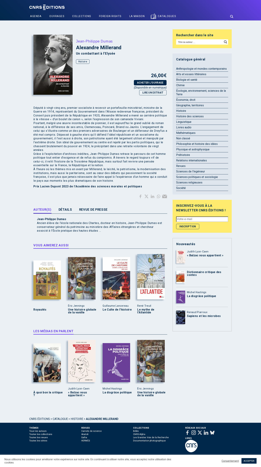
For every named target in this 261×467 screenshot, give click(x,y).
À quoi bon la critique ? (48, 394)
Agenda (36, 16)
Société (181, 188)
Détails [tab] (65, 209)
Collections (81, 16)
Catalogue (60, 419)
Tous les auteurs (38, 431)
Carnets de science (91, 431)
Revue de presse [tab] (93, 209)
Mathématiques (185, 133)
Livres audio (183, 127)
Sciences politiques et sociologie (197, 177)
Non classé (183, 138)
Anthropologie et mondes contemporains (201, 68)
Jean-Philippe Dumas (94, 41)
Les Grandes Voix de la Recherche (151, 437)
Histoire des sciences (190, 116)
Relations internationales (191, 160)
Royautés (39, 309)
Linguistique (183, 122)
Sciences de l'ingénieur (190, 171)
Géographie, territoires (190, 105)
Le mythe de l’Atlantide (145, 311)
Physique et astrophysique (193, 149)
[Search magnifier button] (231, 16)
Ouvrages (56, 16)
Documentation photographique (149, 440)
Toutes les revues (38, 437)
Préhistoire (183, 155)
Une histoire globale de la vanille (82, 311)
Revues (181, 166)
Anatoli (85, 434)
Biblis (136, 431)
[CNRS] (191, 451)
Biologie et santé (186, 79)
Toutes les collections (40, 434)
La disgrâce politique (117, 392)
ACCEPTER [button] (249, 461)
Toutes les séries (38, 440)
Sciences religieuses (189, 182)
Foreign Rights (110, 16)
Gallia (84, 437)
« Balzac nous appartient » (77, 394)
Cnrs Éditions (39, 419)
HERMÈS (85, 440)
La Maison (137, 16)
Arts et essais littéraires (191, 74)
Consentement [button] (230, 461)
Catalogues (167, 16)
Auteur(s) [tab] (42, 209)
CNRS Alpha (139, 434)
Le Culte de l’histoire (117, 309)
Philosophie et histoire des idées (197, 144)
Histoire (82, 61)
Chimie (180, 85)
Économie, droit (185, 100)
